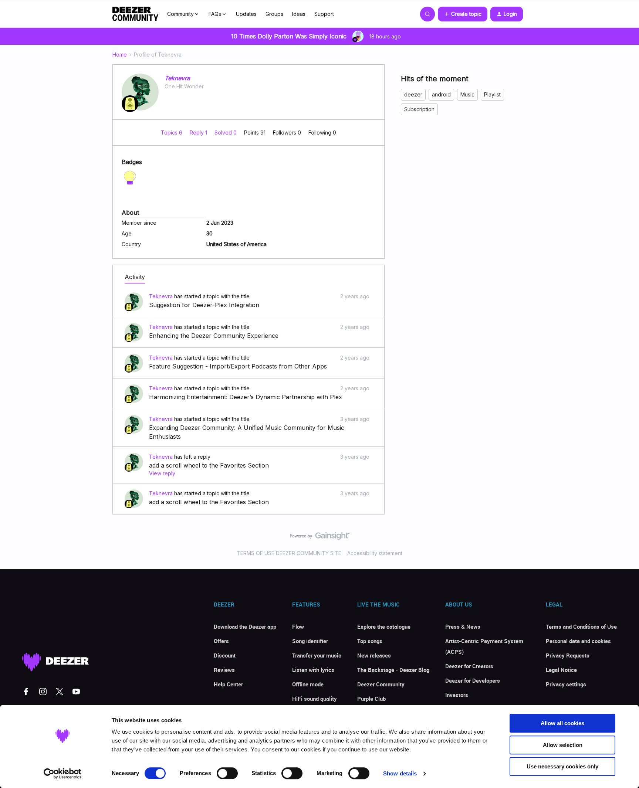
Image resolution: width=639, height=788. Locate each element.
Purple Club (371, 698)
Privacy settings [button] (566, 684)
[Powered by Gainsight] (319, 537)
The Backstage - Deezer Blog (393, 669)
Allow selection (562, 745)
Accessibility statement (374, 553)
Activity (135, 277)
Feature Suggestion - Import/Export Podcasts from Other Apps (238, 366)
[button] (462, 14)
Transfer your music (316, 655)
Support (324, 14)
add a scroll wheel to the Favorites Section (209, 465)
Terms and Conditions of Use (581, 626)
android (441, 94)
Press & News (462, 626)
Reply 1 (199, 132)
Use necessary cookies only (562, 766)
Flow (298, 626)
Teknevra (177, 78)
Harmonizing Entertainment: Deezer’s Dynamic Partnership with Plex (245, 397)
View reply (162, 473)
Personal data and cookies (578, 641)
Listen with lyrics (313, 669)
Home (119, 54)
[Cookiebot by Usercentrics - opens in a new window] (62, 773)
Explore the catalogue (383, 626)
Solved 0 (226, 132)
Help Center (228, 684)
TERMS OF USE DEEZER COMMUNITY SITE (289, 553)
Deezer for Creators (469, 666)
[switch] (227, 773)
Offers (221, 641)
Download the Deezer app (245, 626)
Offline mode (308, 684)
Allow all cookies (562, 723)
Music (467, 94)
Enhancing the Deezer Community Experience (213, 335)
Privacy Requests (567, 655)
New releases (374, 655)
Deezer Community (381, 684)
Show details (400, 773)
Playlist (492, 94)
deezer (413, 94)
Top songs (369, 641)
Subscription (419, 109)
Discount (225, 655)
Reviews (224, 669)
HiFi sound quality (314, 698)
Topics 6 (172, 132)
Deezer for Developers (472, 680)
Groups (274, 14)
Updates (246, 14)
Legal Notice (561, 669)
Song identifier (310, 641)
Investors (456, 695)
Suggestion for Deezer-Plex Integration (204, 305)
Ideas (298, 14)
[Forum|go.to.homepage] (135, 14)
